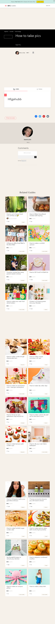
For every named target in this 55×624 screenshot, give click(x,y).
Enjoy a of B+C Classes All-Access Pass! (23, 1)
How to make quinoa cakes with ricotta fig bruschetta (38, 529)
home (46, 309)
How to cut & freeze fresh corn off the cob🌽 (15, 214)
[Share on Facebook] (36, 116)
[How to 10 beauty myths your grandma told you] (16, 489)
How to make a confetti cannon (37, 244)
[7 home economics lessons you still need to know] (39, 489)
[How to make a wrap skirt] (39, 577)
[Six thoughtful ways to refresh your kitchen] (16, 548)
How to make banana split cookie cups (15, 444)
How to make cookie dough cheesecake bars (15, 357)
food (23, 222)
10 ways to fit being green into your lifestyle (38, 302)
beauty (23, 507)
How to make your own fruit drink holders (16, 302)
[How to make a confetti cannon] (39, 233)
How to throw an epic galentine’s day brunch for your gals (15, 416)
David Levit (27, 139)
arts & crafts (22, 251)
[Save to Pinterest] (44, 116)
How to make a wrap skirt (38, 586)
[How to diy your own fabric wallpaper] (39, 434)
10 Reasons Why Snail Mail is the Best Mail (16, 244)
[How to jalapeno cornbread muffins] (39, 548)
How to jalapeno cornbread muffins (38, 558)
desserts (22, 364)
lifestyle (22, 280)
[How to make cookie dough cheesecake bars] (16, 347)
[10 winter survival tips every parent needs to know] (16, 263)
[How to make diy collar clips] (39, 376)
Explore (6, 31)
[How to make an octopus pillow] (16, 577)
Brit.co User (22, 52)
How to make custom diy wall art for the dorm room (39, 415)
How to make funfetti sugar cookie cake (15, 529)
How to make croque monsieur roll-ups (36, 357)
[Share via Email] (48, 116)
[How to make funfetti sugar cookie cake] (16, 518)
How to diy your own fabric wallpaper (38, 444)
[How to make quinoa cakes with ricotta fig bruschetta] (39, 518)
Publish (35, 157)
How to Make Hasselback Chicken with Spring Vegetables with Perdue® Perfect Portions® (38, 216)
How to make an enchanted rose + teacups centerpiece (15, 386)
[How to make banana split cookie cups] (16, 434)
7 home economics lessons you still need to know (38, 499)
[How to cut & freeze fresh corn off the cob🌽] (16, 204)
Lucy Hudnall (14, 218)
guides (11, 31)
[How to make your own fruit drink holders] (16, 292)
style (46, 393)
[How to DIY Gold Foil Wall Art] (39, 263)
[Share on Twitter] (40, 116)
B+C (34, 218)
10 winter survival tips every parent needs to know (15, 273)
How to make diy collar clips (38, 386)
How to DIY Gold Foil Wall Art (39, 272)
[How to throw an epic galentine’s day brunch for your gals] (16, 405)
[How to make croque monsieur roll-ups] (39, 347)
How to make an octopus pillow (15, 587)
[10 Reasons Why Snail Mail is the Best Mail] (16, 233)
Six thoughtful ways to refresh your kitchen (14, 558)
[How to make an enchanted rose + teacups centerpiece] (16, 376)
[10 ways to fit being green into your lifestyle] (39, 292)
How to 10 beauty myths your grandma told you (16, 499)
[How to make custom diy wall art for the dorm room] (39, 405)
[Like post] (33, 53)
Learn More (40, 1)
